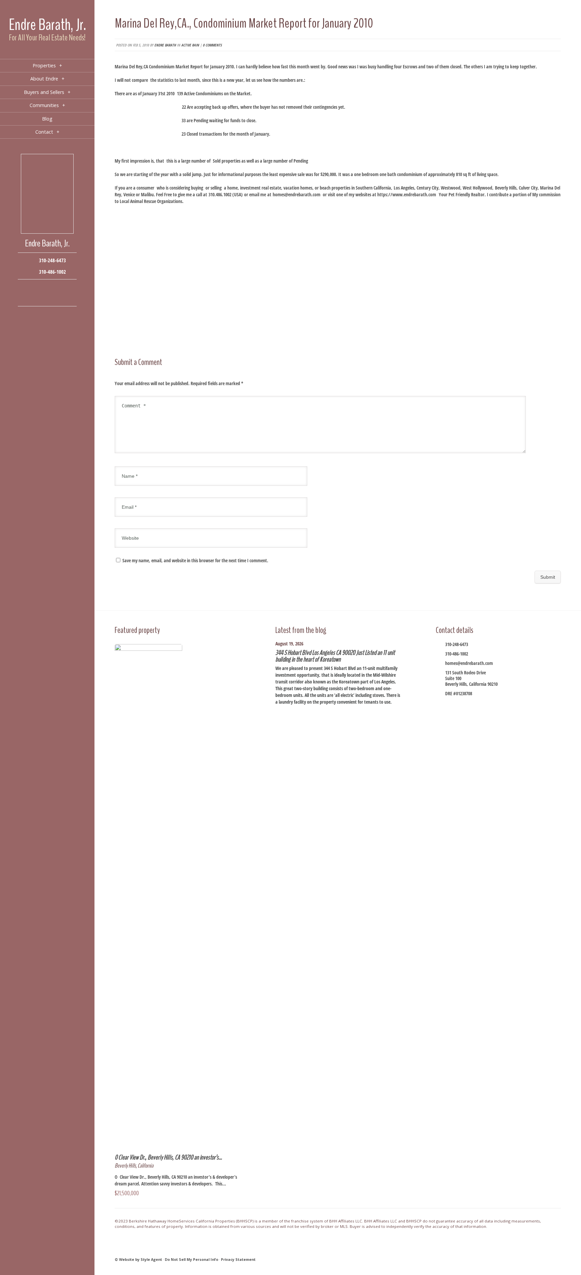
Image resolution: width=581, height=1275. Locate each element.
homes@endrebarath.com (296, 194)
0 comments (212, 44)
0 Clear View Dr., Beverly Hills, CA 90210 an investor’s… (168, 1157)
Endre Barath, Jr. (47, 25)
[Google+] (57, 287)
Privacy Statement (238, 1259)
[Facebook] (27, 287)
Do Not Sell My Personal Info (191, 1259)
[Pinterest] (47, 298)
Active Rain (190, 44)
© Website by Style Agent (138, 1259)
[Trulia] (57, 298)
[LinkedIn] (37, 298)
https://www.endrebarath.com (406, 194)
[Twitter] (47, 287)
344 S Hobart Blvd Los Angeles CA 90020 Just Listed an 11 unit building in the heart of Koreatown (335, 656)
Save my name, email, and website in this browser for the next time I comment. (195, 560)
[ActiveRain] (27, 298)
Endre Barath (165, 44)
